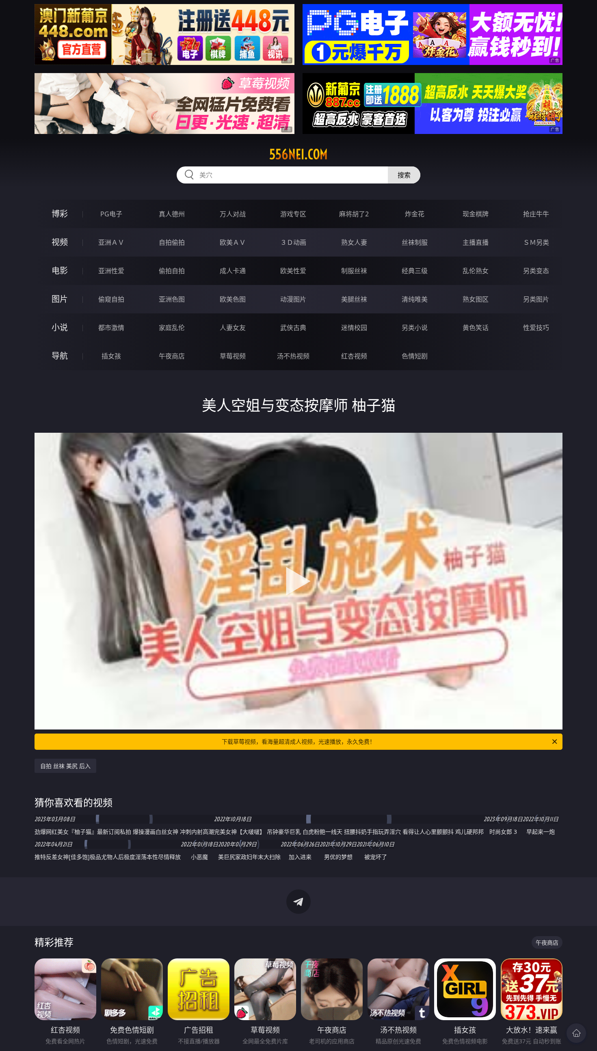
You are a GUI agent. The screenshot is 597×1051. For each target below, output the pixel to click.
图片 (60, 299)
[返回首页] (576, 1033)
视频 (60, 242)
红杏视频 (354, 356)
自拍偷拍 (172, 242)
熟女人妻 (354, 242)
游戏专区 (293, 213)
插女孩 (111, 356)
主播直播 (476, 242)
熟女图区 (476, 299)
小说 (60, 327)
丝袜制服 (415, 242)
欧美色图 (233, 299)
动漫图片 (293, 299)
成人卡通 (233, 270)
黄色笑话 (476, 327)
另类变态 (536, 270)
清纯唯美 (415, 299)
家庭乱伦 (172, 327)
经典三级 (415, 270)
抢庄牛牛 (536, 213)
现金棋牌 (476, 213)
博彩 (60, 213)
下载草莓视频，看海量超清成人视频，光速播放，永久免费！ (298, 741)
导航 (60, 355)
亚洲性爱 (111, 270)
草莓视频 (233, 356)
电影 (60, 270)
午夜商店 (172, 356)
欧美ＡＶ (233, 242)
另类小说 (415, 327)
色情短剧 (415, 356)
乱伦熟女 (476, 270)
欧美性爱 (293, 270)
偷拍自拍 (172, 270)
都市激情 (111, 327)
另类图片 (536, 299)
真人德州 (172, 213)
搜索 (404, 174)
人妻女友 (233, 327)
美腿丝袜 (354, 299)
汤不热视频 (293, 356)
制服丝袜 (354, 270)
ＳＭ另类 (536, 242)
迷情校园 (354, 327)
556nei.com (298, 154)
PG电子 (111, 213)
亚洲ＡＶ (111, 242)
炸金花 (414, 213)
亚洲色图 (172, 299)
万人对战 (233, 213)
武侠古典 (293, 327)
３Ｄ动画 (293, 242)
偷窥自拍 (111, 299)
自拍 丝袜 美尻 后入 (65, 766)
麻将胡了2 (354, 213)
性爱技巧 (536, 327)
